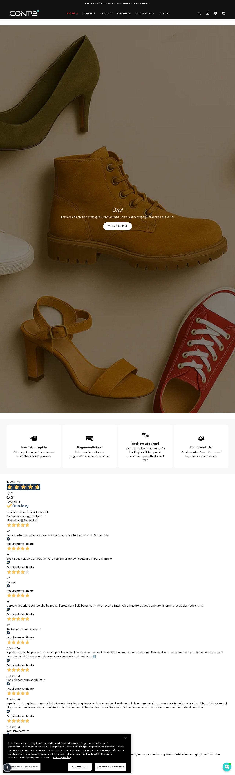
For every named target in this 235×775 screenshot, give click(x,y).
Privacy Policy (62, 757)
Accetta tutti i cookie (110, 766)
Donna (88, 13)
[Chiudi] (126, 738)
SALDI (71, 13)
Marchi (164, 13)
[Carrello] (223, 13)
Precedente (14, 520)
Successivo (30, 520)
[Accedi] (207, 13)
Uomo (105, 13)
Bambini (122, 13)
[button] (199, 13)
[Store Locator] (215, 13)
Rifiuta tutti (79, 766)
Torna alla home (117, 226)
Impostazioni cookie (24, 766)
